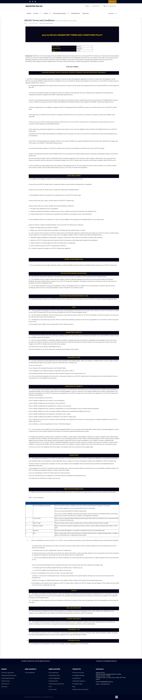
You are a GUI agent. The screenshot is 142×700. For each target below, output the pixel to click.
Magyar (87, 6)
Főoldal (29, 13)
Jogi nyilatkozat (77, 678)
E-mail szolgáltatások (54, 678)
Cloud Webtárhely (30, 672)
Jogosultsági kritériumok (8, 678)
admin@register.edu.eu (106, 681)
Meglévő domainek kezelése (9, 675)
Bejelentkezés (96, 6)
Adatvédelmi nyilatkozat (79, 681)
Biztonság (4, 686)
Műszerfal (113, 1)
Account (111, 13)
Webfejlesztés (75, 13)
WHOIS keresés (6, 681)
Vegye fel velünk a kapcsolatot (80, 689)
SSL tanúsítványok (54, 672)
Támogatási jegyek (77, 684)
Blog (74, 686)
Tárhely (46, 13)
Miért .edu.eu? (5, 684)
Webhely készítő (53, 681)
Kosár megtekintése (110, 6)
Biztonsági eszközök (59, 13)
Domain (36, 13)
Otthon (25, 23)
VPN (50, 686)
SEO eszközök (53, 689)
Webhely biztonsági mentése (56, 684)
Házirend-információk (78, 672)
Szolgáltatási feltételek (78, 675)
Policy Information (33, 23)
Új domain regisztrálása (8, 672)
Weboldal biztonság (54, 675)
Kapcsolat (85, 13)
